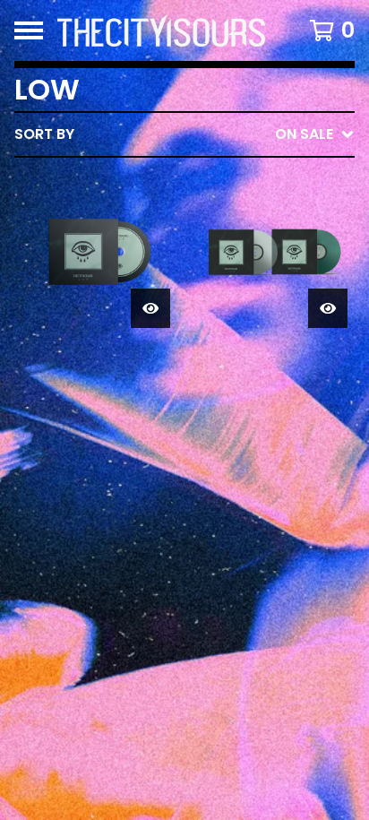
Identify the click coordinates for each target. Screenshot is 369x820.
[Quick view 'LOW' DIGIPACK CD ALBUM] (150, 308)
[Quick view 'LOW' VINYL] (328, 308)
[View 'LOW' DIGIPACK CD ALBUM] (95, 253)
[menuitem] (184, 134)
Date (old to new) (224, 352)
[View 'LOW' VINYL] (273, 253)
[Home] (161, 30)
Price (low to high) (229, 381)
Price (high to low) (229, 410)
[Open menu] (28, 30)
